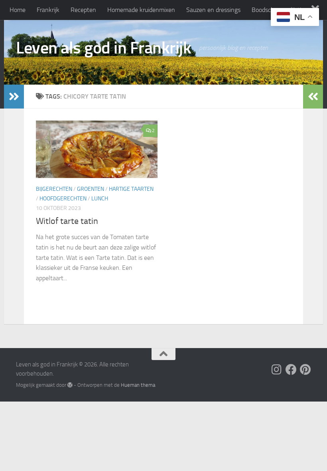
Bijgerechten (54, 189)
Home (18, 10)
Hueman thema (138, 385)
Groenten (90, 189)
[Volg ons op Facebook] (291, 369)
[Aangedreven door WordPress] (70, 385)
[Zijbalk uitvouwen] (14, 97)
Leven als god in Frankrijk (103, 48)
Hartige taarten (131, 189)
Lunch (99, 198)
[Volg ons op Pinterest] (305, 369)
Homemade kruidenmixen (141, 10)
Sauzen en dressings (213, 10)
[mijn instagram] (276, 369)
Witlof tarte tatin (67, 221)
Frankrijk (48, 10)
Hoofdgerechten (63, 198)
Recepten (83, 10)
